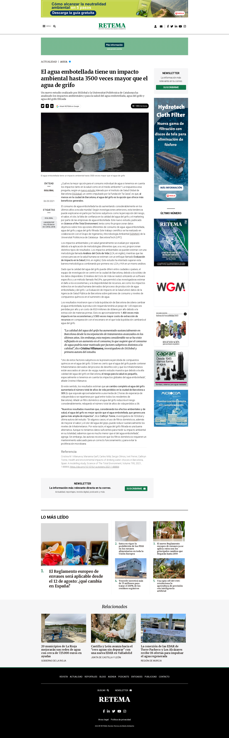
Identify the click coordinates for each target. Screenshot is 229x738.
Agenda (112, 676)
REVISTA (64, 676)
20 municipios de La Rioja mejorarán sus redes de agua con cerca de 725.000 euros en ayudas (61, 651)
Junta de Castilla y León (106, 657)
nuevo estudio (88, 190)
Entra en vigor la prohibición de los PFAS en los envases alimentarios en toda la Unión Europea (131, 548)
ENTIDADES (136, 676)
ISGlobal (49, 190)
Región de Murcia (151, 660)
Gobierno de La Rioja (53, 660)
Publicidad (151, 676)
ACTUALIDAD (76, 676)
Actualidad (49, 61)
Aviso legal (103, 719)
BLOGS (102, 676)
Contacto (164, 676)
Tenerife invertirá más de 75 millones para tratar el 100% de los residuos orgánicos (131, 585)
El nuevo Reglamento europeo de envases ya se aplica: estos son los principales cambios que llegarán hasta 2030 (170, 548)
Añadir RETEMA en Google (69, 106)
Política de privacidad (121, 719)
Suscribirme (171, 87)
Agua (63, 61)
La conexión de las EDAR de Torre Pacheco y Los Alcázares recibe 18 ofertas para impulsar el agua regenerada (162, 651)
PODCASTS (123, 676)
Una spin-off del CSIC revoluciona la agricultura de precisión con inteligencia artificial (170, 586)
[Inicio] (113, 26)
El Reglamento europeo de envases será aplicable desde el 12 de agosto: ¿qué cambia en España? (76, 578)
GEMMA (134, 234)
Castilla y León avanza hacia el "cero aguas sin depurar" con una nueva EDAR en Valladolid (112, 650)
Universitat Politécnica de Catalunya (49, 224)
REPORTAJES (91, 676)
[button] (42, 106)
